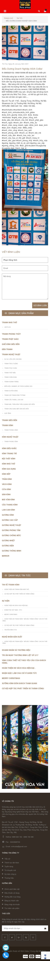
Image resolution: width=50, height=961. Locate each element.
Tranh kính (7, 425)
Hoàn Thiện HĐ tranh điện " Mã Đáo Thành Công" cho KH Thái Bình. (25, 620)
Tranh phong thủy (11, 334)
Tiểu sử (7, 858)
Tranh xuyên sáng (11, 391)
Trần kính (7, 479)
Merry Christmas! (10, 614)
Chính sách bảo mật (11, 889)
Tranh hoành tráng (11, 382)
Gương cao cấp (10, 520)
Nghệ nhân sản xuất (12, 636)
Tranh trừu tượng (11, 363)
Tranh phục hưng (10, 368)
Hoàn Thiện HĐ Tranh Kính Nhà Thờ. (16, 589)
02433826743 (15, 842)
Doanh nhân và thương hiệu (16, 650)
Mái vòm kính (8, 499)
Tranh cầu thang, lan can (13, 400)
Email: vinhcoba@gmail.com (16, 846)
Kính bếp (6, 474)
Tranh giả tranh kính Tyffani (14, 395)
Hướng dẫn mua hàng (12, 896)
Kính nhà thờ (8, 463)
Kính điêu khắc (9, 448)
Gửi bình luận (40, 305)
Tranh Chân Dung (10, 377)
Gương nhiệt (8, 540)
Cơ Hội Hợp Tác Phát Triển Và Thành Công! (19, 594)
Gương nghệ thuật (11, 525)
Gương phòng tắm (11, 530)
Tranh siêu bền (9, 420)
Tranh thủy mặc (10, 373)
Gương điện (8, 545)
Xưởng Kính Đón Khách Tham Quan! (19, 683)
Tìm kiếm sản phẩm (11, 908)
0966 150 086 (28, 837)
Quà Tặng (7, 413)
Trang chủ (8, 18)
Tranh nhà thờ (9, 322)
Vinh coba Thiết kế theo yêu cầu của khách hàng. (24, 661)
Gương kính (8, 515)
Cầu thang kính (10, 504)
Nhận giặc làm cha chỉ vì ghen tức (19, 673)
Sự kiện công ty (10, 874)
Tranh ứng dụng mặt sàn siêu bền (16, 409)
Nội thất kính (8, 458)
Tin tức (20, 18)
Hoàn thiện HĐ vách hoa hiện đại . (16, 605)
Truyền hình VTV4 (10, 630)
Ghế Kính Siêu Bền (10, 344)
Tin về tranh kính (10, 584)
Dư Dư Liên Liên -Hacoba (13, 359)
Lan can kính (8, 509)
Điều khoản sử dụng (11, 893)
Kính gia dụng (9, 469)
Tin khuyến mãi (10, 870)
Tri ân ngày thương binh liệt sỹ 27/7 (20, 655)
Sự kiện (5, 600)
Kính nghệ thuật (10, 437)
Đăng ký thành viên (11, 900)
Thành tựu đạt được (11, 862)
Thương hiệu (9, 878)
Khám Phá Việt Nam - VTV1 (13, 610)
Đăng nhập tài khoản (12, 904)
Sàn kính (6, 494)
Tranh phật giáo (10, 339)
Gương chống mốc (11, 535)
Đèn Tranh (7, 349)
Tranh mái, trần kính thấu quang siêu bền (19, 404)
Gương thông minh (11, 550)
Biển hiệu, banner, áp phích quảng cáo (18, 386)
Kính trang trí (9, 453)
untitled (7, 327)
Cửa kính (6, 489)
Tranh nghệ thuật (11, 354)
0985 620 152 (17, 837)
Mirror (5, 556)
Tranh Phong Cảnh (11, 430)
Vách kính (7, 484)
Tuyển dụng (8, 866)
